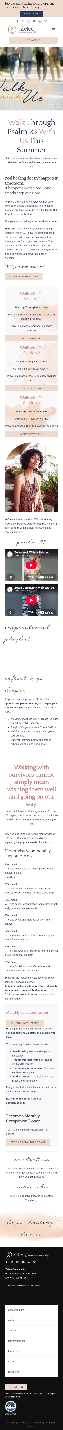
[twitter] (23, 21)
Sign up (14, 1196)
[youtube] (34, 21)
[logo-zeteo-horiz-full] (22, 23)
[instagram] (29, 21)
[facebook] (17, 21)
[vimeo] (45, 21)
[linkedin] (40, 21)
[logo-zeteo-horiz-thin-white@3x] (27, 1251)
